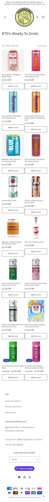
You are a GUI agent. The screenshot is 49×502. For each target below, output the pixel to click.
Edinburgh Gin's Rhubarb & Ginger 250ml (11, 76)
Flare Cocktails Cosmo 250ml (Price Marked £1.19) (34, 160)
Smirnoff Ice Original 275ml (34, 242)
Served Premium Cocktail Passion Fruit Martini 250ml (34, 367)
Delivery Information (13, 406)
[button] (5, 17)
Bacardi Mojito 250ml (9, 200)
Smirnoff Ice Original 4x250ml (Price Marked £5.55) (35, 326)
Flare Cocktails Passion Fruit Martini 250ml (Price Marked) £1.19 (35, 118)
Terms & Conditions (13, 401)
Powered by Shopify (33, 497)
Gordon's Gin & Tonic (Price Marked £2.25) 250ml (11, 284)
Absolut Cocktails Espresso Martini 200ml (34, 202)
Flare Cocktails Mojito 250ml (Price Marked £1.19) (11, 117)
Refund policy (10, 412)
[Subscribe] (37, 459)
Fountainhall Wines (20, 497)
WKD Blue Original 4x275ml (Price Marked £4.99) (11, 160)
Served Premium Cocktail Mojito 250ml (13, 367)
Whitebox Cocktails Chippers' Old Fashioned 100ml (12, 243)
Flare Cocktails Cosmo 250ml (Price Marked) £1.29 (34, 76)
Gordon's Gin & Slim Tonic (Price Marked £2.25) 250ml (13, 326)
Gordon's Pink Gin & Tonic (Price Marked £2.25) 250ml (36, 284)
